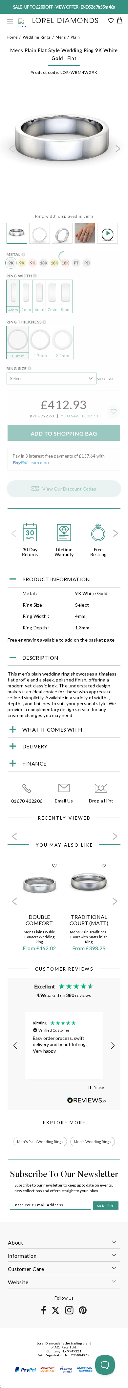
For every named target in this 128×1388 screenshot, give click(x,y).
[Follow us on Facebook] (43, 1313)
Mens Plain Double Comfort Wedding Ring (39, 937)
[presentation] (11, 150)
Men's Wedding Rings (92, 1141)
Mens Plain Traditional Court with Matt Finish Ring (89, 937)
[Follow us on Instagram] (69, 1313)
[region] (64, 1045)
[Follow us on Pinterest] (82, 1313)
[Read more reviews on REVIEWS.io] (86, 1100)
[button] (15, 1046)
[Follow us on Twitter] (55, 1313)
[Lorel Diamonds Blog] (65, 21)
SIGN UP (105, 1206)
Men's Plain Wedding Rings (40, 1141)
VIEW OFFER (66, 7)
